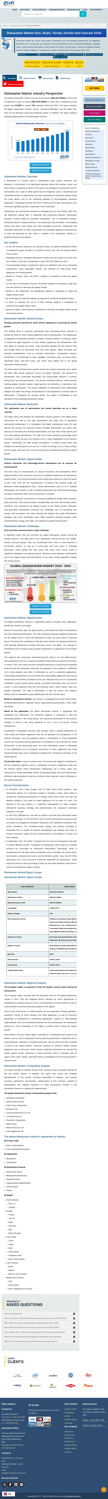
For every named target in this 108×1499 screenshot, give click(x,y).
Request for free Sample (54, 34)
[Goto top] (103, 1489)
